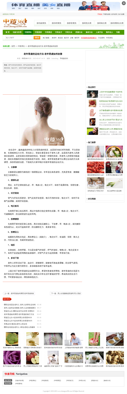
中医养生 (28, 32)
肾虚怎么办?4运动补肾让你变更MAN (18, 321)
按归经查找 (56, 23)
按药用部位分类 (117, 23)
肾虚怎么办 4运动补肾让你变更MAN (18, 317)
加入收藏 (121, 14)
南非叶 (54, 38)
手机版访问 (64, 58)
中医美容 (38, 32)
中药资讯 (109, 38)
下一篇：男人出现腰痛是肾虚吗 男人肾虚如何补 (66, 294)
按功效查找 (41, 23)
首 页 (8, 32)
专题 (118, 32)
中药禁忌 (48, 32)
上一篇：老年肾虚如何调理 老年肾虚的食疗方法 (19, 294)
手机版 (99, 14)
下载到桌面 (106, 14)
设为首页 (114, 14)
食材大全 (89, 32)
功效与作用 (17, 32)
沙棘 (71, 38)
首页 (13, 46)
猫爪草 (66, 38)
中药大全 (68, 32)
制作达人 (109, 32)
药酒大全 (79, 32)
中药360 (15, 22)
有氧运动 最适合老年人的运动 (15, 324)
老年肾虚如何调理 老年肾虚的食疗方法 (19, 314)
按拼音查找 (71, 23)
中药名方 (58, 32)
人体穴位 (99, 32)
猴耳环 (77, 38)
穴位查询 (101, 38)
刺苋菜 (60, 38)
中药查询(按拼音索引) (88, 38)
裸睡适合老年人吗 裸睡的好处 (110, 129)
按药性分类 (86, 23)
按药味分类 (102, 23)
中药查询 (19, 383)
